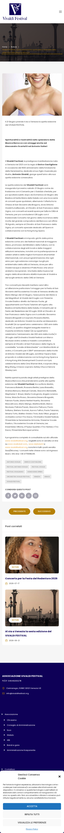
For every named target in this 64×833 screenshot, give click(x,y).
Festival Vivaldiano (15, 472)
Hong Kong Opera (35, 472)
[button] (59, 776)
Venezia (37, 477)
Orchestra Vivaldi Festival (18, 477)
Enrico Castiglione (33, 462)
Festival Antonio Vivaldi (17, 467)
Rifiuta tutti (32, 814)
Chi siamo (12, 720)
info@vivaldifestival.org (17, 693)
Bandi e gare (13, 745)
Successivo (44, 511)
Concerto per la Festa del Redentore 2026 (31, 578)
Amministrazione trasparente (21, 750)
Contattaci (10, 769)
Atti (8, 740)
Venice (47, 477)
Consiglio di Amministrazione (21, 725)
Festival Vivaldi (38, 467)
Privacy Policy (32, 829)
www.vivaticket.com (17, 444)
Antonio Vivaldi (13, 462)
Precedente (19, 511)
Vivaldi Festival (13, 481)
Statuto (10, 735)
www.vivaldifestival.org (16, 440)
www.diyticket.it (36, 444)
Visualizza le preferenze (32, 822)
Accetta (32, 806)
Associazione (11, 714)
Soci (9, 730)
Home (4, 47)
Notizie (14, 47)
